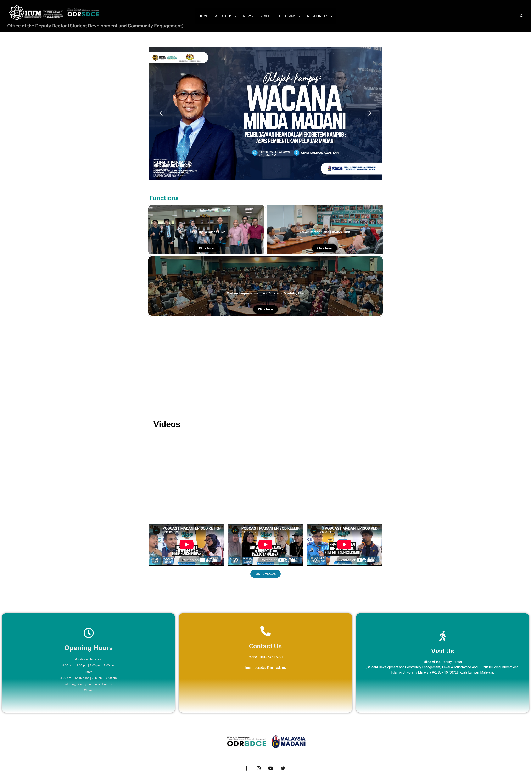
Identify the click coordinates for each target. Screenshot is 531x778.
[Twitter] (283, 768)
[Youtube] (270, 768)
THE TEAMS (286, 16)
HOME (203, 16)
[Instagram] (258, 768)
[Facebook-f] (246, 768)
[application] (234, 16)
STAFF (265, 16)
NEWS (248, 16)
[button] (162, 113)
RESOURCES (318, 16)
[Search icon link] (522, 16)
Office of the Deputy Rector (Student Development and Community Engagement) (95, 25)
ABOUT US (223, 16)
